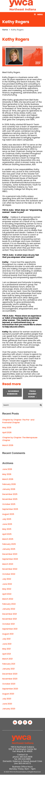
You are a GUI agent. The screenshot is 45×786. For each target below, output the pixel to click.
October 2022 (8, 574)
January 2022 (8, 609)
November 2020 (9, 678)
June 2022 (7, 584)
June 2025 (7, 524)
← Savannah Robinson (12, 392)
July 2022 (6, 579)
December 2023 (9, 554)
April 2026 (6, 432)
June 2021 (6, 644)
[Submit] (41, 405)
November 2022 (9, 569)
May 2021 (6, 649)
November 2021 (9, 619)
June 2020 (7, 703)
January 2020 (8, 708)
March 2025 (7, 539)
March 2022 (7, 599)
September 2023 (10, 559)
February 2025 (9, 544)
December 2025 (9, 494)
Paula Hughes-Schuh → (32, 394)
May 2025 (6, 529)
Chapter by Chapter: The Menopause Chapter (19, 439)
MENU (40, 14)
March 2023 (7, 564)
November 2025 (9, 499)
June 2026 (7, 469)
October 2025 (8, 504)
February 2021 (8, 664)
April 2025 (6, 534)
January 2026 (8, 489)
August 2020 (8, 693)
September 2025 (10, 509)
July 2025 (6, 519)
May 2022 (6, 589)
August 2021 (8, 634)
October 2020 (8, 683)
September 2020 (10, 688)
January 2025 (8, 549)
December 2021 (9, 614)
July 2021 (6, 639)
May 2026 (6, 427)
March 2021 (7, 658)
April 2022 (6, 594)
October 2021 (8, 624)
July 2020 (6, 698)
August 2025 (8, 514)
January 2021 (8, 668)
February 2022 (9, 604)
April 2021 (6, 654)
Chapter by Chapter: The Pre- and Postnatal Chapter (18, 421)
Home (5, 29)
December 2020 (9, 674)
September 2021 (9, 629)
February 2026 (9, 484)
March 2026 (7, 445)
